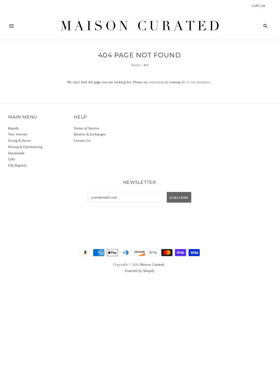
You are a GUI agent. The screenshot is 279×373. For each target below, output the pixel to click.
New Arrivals (18, 134)
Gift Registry (17, 165)
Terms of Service (86, 128)
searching (156, 82)
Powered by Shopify (139, 271)
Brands (13, 128)
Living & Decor (19, 140)
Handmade (16, 153)
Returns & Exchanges (90, 134)
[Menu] (11, 25)
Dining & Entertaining (25, 147)
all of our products (195, 82)
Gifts (11, 159)
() (258, 6)
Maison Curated (152, 264)
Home (135, 65)
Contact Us (82, 140)
